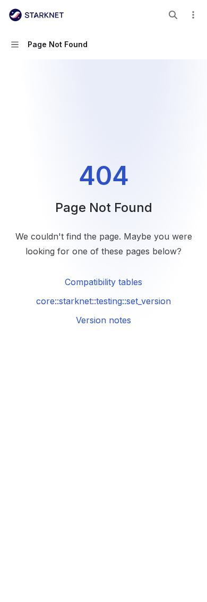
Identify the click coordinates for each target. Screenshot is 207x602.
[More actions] (193, 14)
